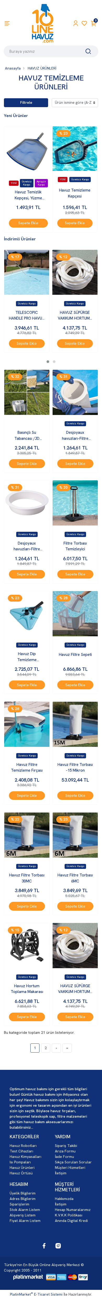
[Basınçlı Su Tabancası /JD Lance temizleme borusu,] (26, 392)
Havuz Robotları (23, 1145)
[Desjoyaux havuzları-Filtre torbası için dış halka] (75, 392)
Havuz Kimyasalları (25, 1156)
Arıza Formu (65, 1151)
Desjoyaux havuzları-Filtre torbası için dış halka (75, 435)
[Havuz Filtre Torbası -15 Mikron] (75, 724)
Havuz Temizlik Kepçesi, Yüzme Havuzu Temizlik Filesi (28, 195)
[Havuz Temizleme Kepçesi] (75, 148)
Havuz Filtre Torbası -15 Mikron (75, 767)
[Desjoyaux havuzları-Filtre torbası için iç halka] (26, 503)
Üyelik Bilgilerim (23, 1193)
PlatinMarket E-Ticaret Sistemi (36, 1294)
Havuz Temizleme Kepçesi (74, 193)
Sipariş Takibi (66, 1145)
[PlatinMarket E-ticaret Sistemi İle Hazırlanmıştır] (28, 1277)
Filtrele (26, 102)
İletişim (60, 1173)
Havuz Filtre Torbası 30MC (26, 878)
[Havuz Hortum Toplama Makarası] (26, 945)
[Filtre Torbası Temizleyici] (75, 503)
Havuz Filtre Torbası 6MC (75, 878)
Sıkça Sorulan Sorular (73, 1162)
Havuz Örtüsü (21, 1173)
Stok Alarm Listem (25, 1209)
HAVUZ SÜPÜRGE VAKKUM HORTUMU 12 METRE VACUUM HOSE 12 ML (75, 315)
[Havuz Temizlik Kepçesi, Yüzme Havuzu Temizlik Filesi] (28, 150)
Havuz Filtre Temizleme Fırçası (27, 767)
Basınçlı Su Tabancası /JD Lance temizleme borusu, (27, 435)
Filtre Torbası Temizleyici (75, 546)
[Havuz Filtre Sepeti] (75, 613)
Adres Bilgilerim (23, 1198)
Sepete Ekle (28, 223)
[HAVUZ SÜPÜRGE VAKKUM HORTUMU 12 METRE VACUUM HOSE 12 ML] (74, 272)
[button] (48, 361)
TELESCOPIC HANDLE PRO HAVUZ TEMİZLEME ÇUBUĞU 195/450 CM (27, 315)
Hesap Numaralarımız (72, 1209)
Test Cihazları (21, 1151)
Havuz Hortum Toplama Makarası (27, 989)
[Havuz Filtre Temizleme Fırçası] (26, 724)
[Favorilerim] (84, 23)
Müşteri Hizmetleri (70, 1167)
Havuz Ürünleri (22, 1167)
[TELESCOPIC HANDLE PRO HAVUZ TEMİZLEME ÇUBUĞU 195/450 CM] (26, 272)
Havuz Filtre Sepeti (75, 654)
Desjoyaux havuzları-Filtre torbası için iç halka (27, 546)
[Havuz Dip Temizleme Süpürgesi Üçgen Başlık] (26, 613)
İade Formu (64, 1156)
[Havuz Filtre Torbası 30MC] (26, 835)
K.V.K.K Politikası (68, 1215)
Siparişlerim (19, 1204)
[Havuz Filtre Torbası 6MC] (75, 835)
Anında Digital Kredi (71, 1220)
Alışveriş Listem (23, 1215)
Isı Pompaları (20, 1162)
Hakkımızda (64, 1198)
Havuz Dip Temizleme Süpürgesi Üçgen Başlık (26, 657)
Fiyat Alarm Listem (25, 1220)
